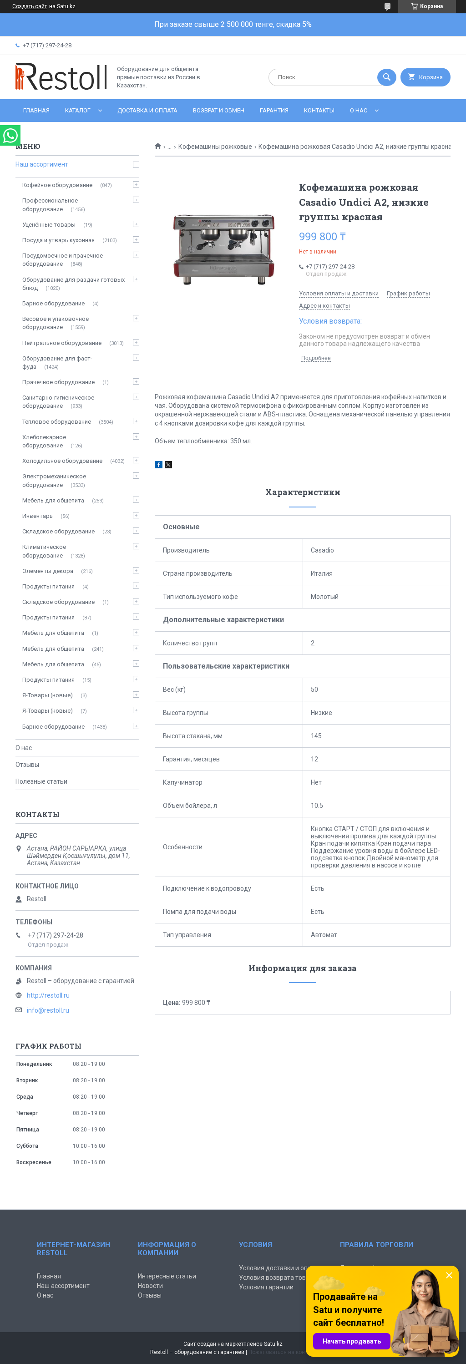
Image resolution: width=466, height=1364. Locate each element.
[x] (168, 466)
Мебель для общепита (53, 500)
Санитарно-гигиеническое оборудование (58, 401)
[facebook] (158, 466)
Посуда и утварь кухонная (58, 240)
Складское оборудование (58, 531)
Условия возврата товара (278, 1277)
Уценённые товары (49, 224)
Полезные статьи (41, 781)
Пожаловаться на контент (282, 1352)
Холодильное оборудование (62, 460)
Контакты (319, 110)
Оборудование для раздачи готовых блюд (73, 283)
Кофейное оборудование (57, 185)
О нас (358, 110)
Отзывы (27, 764)
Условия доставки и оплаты (281, 1268)
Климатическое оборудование (44, 550)
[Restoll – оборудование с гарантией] (60, 87)
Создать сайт (29, 6)
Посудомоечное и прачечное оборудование (62, 259)
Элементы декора (47, 571)
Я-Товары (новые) (47, 695)
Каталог (78, 110)
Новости (150, 1285)
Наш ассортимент (41, 164)
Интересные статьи (167, 1276)
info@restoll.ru (48, 1010)
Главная (36, 110)
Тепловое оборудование (56, 421)
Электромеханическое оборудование (54, 480)
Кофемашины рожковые (215, 146)
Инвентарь (37, 515)
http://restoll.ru (48, 995)
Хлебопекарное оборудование (44, 441)
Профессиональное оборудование (50, 204)
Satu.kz (273, 1344)
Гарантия (274, 110)
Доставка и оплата (147, 110)
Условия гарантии (266, 1287)
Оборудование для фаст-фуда (57, 362)
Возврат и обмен (218, 110)
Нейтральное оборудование (61, 343)
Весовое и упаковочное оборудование (55, 322)
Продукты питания (48, 586)
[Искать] (386, 77)
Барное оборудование (53, 303)
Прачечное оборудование (58, 382)
